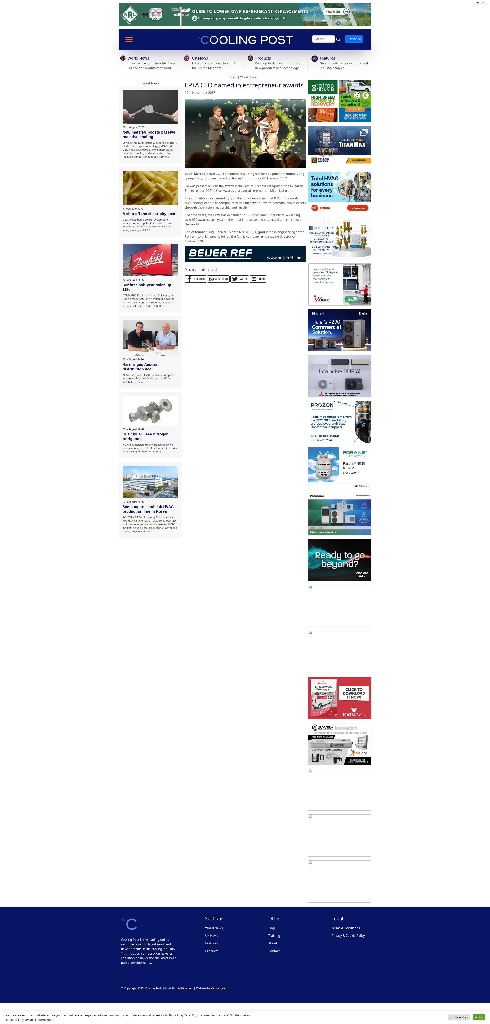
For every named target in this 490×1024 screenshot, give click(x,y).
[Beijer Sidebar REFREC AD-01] (339, 101)
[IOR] (339, 881)
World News (138, 58)
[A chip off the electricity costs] (150, 188)
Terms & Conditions (346, 928)
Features (327, 58)
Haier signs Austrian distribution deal (141, 366)
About (272, 943)
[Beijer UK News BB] (245, 254)
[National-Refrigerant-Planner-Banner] (245, 14)
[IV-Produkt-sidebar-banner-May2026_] (339, 284)
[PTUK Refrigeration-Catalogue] (339, 698)
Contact (274, 951)
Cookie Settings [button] (459, 1017)
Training (274, 936)
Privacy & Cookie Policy (348, 936)
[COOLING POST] (339, 790)
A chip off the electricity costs (149, 214)
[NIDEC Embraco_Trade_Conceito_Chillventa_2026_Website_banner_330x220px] (339, 560)
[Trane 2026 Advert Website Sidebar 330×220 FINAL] (339, 193)
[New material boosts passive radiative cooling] (150, 107)
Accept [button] (479, 1017)
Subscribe (354, 39)
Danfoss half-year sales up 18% (146, 287)
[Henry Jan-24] (339, 238)
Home (233, 77)
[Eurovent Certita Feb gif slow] (339, 652)
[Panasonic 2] (339, 514)
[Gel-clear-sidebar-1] (339, 744)
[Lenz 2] (339, 835)
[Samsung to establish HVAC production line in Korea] (150, 482)
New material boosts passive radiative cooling (148, 134)
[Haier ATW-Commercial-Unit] (339, 330)
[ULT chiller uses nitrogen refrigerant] (150, 411)
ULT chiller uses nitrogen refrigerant (145, 436)
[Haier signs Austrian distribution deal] (150, 338)
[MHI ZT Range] (339, 376)
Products (263, 58)
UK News (200, 58)
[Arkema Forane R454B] (339, 468)
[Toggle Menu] (129, 39)
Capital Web (219, 988)
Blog (271, 928)
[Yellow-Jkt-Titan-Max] (339, 147)
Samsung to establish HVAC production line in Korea (148, 509)
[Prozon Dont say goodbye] (339, 422)
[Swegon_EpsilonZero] (339, 606)
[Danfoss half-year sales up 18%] (150, 260)
